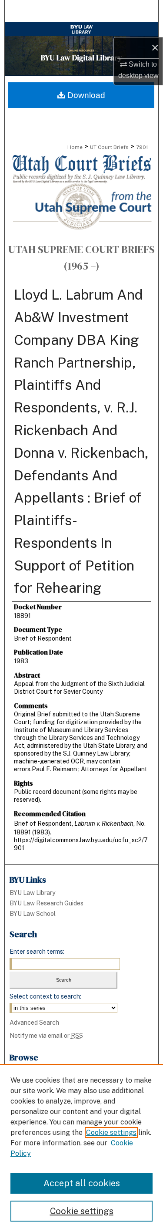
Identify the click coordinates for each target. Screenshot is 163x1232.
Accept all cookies (81, 1183)
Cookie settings (111, 1132)
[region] (81, 1148)
